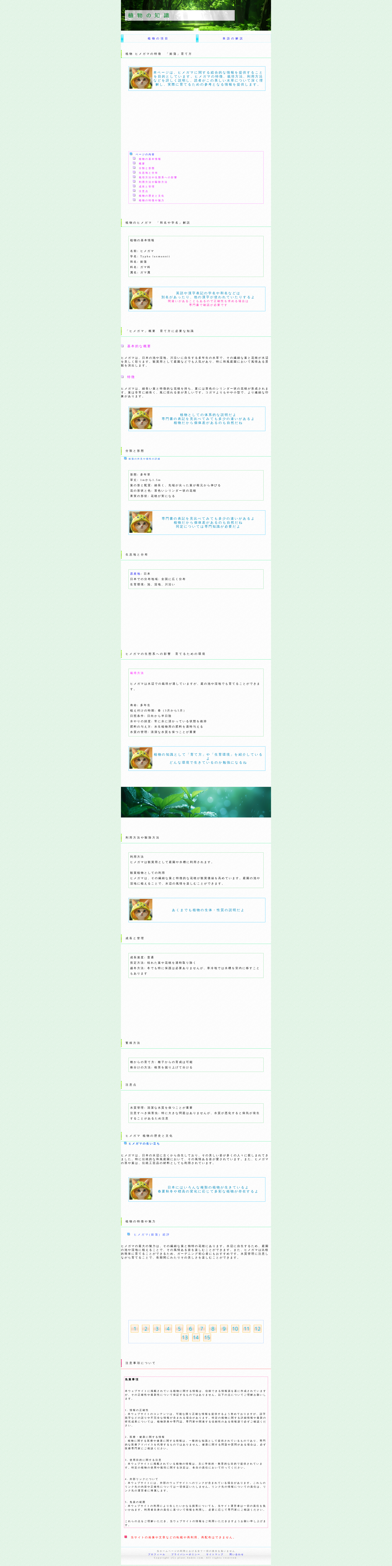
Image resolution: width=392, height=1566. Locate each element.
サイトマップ (215, 1554)
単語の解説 (233, 38)
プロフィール (157, 1554)
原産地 (135, 573)
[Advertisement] (178, 121)
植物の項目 (158, 38)
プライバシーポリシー (185, 1554)
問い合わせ (237, 1554)
